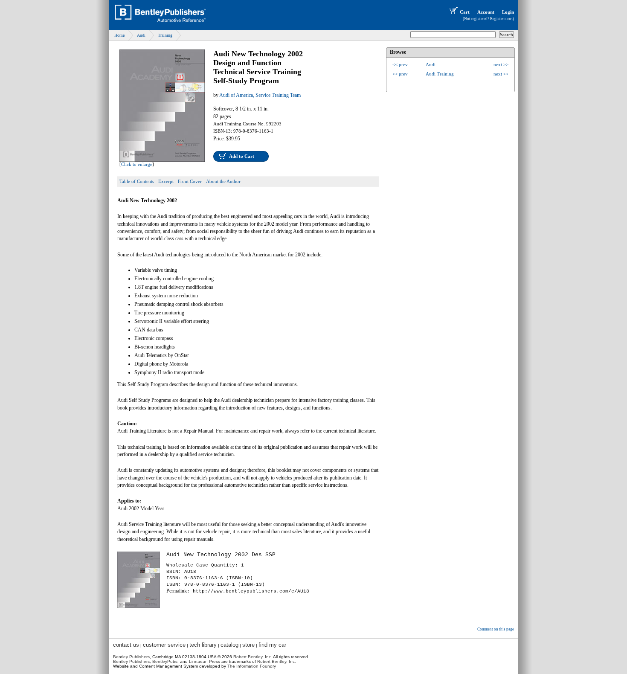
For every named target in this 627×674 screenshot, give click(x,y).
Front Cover (190, 181)
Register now (501, 19)
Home (119, 35)
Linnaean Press (204, 661)
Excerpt (166, 181)
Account (485, 12)
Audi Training (440, 73)
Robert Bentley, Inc (252, 656)
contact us (126, 645)
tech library (203, 645)
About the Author (223, 181)
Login (508, 12)
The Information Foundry (251, 666)
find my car (272, 645)
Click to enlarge (136, 164)
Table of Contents (136, 181)
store (248, 645)
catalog (229, 645)
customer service (164, 645)
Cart (465, 12)
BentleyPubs (164, 661)
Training (165, 35)
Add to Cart (241, 156)
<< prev (400, 64)
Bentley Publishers (131, 656)
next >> (500, 64)
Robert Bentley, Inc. (276, 661)
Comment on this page (495, 629)
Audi (141, 35)
